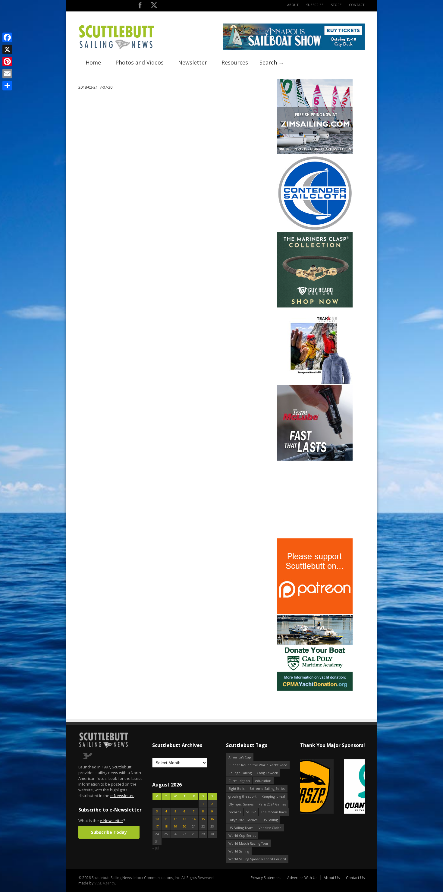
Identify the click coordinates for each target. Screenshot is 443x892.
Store (336, 4)
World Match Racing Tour (248, 843)
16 (212, 819)
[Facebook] (7, 37)
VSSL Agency (104, 883)
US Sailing (270, 820)
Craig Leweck (267, 773)
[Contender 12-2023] (315, 229)
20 (184, 826)
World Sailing (238, 851)
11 (166, 819)
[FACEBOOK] (140, 6)
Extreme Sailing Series (267, 788)
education (263, 780)
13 (184, 819)
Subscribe (314, 4)
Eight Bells (236, 788)
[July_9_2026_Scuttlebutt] (315, 689)
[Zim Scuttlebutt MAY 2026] (315, 153)
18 (166, 826)
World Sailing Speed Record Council (257, 859)
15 (203, 819)
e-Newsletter (122, 795)
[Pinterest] (7, 61)
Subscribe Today (109, 832)
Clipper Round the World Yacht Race (257, 765)
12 (175, 819)
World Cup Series (242, 835)
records (234, 812)
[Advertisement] (315, 499)
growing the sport (242, 796)
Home (93, 62)
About (293, 4)
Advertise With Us (302, 877)
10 (157, 819)
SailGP (251, 812)
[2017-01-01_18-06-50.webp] (332, 787)
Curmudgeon (239, 780)
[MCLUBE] (315, 459)
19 (175, 826)
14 (194, 819)
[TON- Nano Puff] (315, 382)
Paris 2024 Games (272, 804)
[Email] (7, 74)
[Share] (7, 86)
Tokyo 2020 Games (242, 820)
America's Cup (239, 757)
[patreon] (315, 612)
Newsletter (192, 62)
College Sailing (240, 773)
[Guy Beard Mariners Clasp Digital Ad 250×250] (315, 306)
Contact (357, 4)
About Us (332, 877)
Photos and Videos (139, 62)
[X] (7, 49)
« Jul (155, 848)
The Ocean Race (274, 812)
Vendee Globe (270, 827)
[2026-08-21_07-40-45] (294, 48)
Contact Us (355, 877)
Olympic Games (240, 804)
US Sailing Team (240, 827)
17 (157, 826)
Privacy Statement (266, 877)
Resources (235, 62)
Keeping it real (273, 796)
